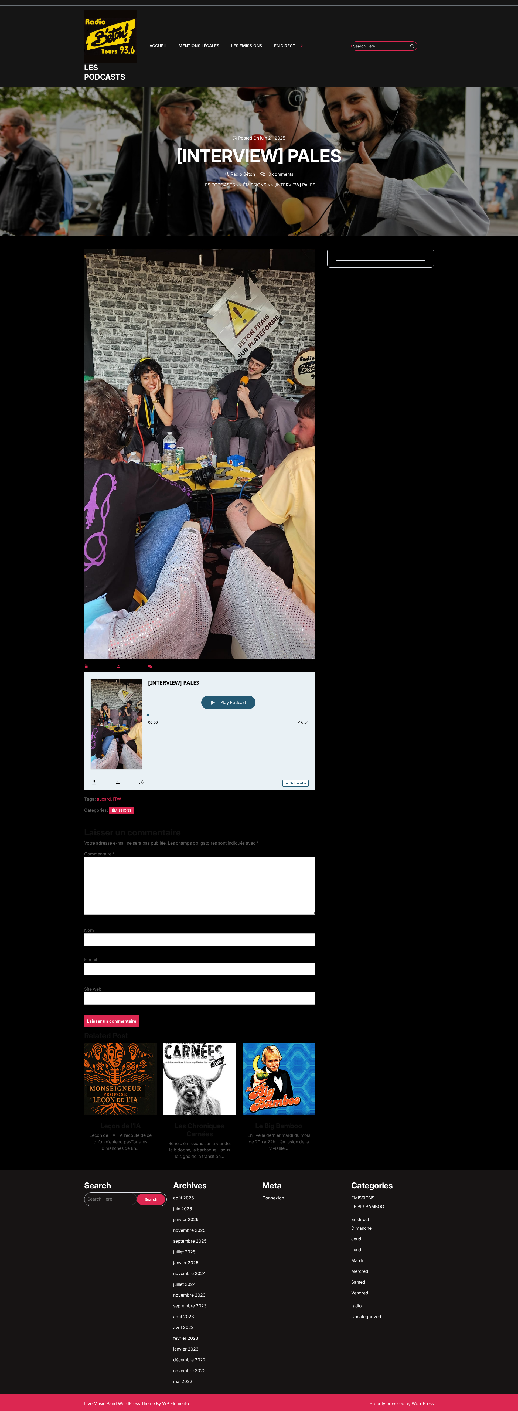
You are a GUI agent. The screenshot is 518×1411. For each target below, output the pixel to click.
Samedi (358, 1282)
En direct (360, 1219)
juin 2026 (182, 1208)
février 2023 (185, 1338)
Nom (89, 930)
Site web (92, 989)
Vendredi (360, 1293)
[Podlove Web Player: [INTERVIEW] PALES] (199, 731)
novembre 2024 (189, 1273)
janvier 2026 (186, 1219)
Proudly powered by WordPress (402, 1403)
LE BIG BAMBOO (367, 1206)
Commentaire (99, 853)
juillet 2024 (184, 1284)
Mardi (357, 1260)
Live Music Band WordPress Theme (120, 1403)
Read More (118, 1079)
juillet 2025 (184, 1251)
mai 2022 (182, 1381)
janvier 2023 (186, 1349)
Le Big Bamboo (278, 1126)
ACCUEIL (158, 45)
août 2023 (183, 1316)
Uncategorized (366, 1316)
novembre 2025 (189, 1230)
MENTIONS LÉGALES (199, 45)
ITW (117, 799)
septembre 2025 (189, 1241)
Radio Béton (134, 665)
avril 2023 (183, 1327)
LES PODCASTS (104, 72)
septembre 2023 (190, 1305)
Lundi (356, 1249)
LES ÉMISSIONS (246, 45)
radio (356, 1305)
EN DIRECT (284, 45)
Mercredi (360, 1271)
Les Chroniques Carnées (199, 1130)
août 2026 (183, 1198)
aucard (104, 799)
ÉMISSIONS (254, 185)
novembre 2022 (189, 1370)
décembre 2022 (189, 1359)
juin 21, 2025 (102, 665)
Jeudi (356, 1239)
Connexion (273, 1198)
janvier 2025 (185, 1262)
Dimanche (361, 1228)
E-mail (90, 959)
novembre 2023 (189, 1295)
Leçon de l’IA (120, 1126)
